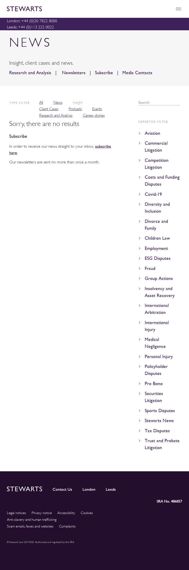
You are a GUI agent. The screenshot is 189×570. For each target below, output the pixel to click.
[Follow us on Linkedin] (137, 487)
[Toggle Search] (168, 9)
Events (97, 109)
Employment (156, 248)
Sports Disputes (160, 410)
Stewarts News (159, 420)
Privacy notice (42, 513)
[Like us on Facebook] (167, 488)
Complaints (67, 526)
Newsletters (73, 72)
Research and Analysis (30, 72)
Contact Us (62, 489)
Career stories (94, 115)
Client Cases (48, 109)
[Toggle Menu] (178, 9)
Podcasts (75, 109)
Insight (77, 102)
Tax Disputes (157, 430)
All (41, 102)
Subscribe (104, 72)
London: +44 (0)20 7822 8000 (32, 20)
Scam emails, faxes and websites (30, 526)
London (89, 489)
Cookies (87, 513)
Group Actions (159, 278)
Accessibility (66, 513)
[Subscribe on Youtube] (178, 487)
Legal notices (16, 513)
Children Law (157, 238)
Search (178, 102)
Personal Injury (159, 356)
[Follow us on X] (157, 488)
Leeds (111, 489)
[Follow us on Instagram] (147, 488)
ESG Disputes (158, 258)
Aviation (152, 133)
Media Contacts (137, 72)
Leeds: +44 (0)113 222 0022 (30, 27)
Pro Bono (154, 383)
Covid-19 (153, 194)
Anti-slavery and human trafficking (31, 520)
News (57, 102)
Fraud (150, 268)
